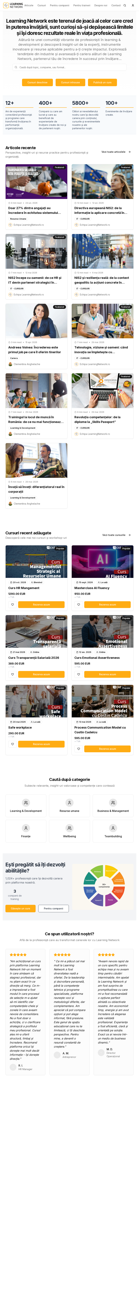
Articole (28, 5)
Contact (116, 5)
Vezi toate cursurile (113, 535)
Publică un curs (102, 82)
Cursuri (41, 5)
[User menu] (133, 5)
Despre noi (100, 5)
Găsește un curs (20, 908)
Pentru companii (59, 5)
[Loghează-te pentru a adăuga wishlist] (12, 604)
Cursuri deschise (37, 82)
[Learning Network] (13, 5)
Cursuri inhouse (70, 82)
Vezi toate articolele (113, 151)
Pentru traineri (81, 5)
